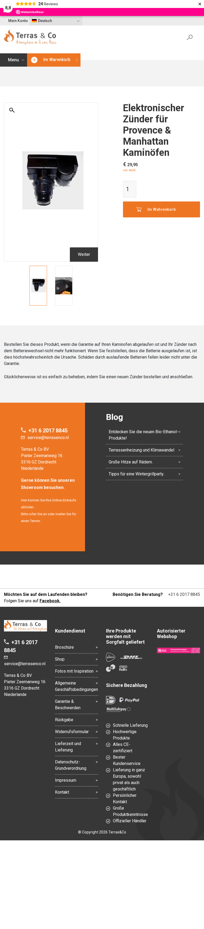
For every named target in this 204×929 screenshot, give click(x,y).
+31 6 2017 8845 (47, 430)
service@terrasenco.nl (48, 437)
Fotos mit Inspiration (74, 671)
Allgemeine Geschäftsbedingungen (76, 686)
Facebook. (50, 600)
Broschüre (64, 647)
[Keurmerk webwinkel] (178, 650)
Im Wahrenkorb (161, 209)
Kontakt (62, 792)
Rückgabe (64, 719)
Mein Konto (18, 21)
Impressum (65, 780)
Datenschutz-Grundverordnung (70, 765)
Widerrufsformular (72, 731)
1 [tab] (51, 302)
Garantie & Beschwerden (67, 704)
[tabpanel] (38, 286)
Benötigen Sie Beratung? (138, 594)
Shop (60, 659)
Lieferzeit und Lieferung (68, 746)
